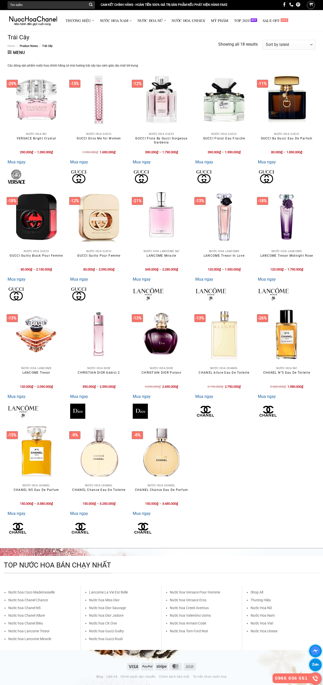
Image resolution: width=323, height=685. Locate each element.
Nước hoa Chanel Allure (26, 615)
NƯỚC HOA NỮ (150, 20)
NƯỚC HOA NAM (114, 20)
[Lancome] (148, 294)
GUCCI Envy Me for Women (99, 138)
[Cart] (311, 5)
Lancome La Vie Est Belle (108, 592)
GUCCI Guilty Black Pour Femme (36, 255)
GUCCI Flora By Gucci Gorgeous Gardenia (161, 140)
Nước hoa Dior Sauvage (107, 608)
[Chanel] (205, 411)
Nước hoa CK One (103, 623)
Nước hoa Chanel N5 (24, 608)
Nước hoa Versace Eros (188, 600)
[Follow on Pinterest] (298, 5)
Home (11, 46)
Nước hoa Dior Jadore (106, 615)
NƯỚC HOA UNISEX (188, 20)
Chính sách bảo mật (174, 676)
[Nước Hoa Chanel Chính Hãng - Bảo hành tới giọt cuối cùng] (33, 20)
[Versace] (16, 176)
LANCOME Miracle (161, 255)
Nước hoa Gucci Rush (106, 639)
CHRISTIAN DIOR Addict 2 (99, 372)
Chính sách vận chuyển (138, 676)
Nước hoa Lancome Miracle (29, 639)
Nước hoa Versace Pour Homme (195, 592)
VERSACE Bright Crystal (36, 138)
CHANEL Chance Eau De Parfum (161, 490)
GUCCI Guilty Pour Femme (98, 255)
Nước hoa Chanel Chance (28, 600)
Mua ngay (16, 162)
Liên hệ (111, 676)
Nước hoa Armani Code (188, 623)
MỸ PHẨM (220, 20)
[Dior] (77, 411)
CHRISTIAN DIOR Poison (161, 372)
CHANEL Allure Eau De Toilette (224, 372)
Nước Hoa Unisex (264, 631)
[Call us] (291, 5)
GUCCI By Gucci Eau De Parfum (287, 138)
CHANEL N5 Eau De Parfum (36, 490)
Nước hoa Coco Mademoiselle (31, 592)
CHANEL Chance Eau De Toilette (98, 490)
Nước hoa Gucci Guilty (106, 631)
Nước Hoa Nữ (261, 608)
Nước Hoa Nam (263, 615)
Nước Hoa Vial (262, 623)
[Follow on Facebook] (284, 5)
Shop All (257, 592)
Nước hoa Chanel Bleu (25, 623)
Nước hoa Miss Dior (104, 600)
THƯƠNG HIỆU (78, 20)
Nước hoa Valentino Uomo (190, 615)
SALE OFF (271, 20)
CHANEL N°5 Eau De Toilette (286, 372)
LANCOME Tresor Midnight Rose (286, 255)
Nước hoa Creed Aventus (189, 608)
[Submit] (91, 5)
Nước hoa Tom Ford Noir (189, 631)
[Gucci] (78, 176)
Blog (99, 676)
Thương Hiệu (261, 600)
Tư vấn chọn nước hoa (210, 676)
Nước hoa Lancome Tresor (29, 631)
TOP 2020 (242, 20)
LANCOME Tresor (36, 372)
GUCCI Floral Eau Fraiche (224, 138)
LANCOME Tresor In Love (224, 255)
